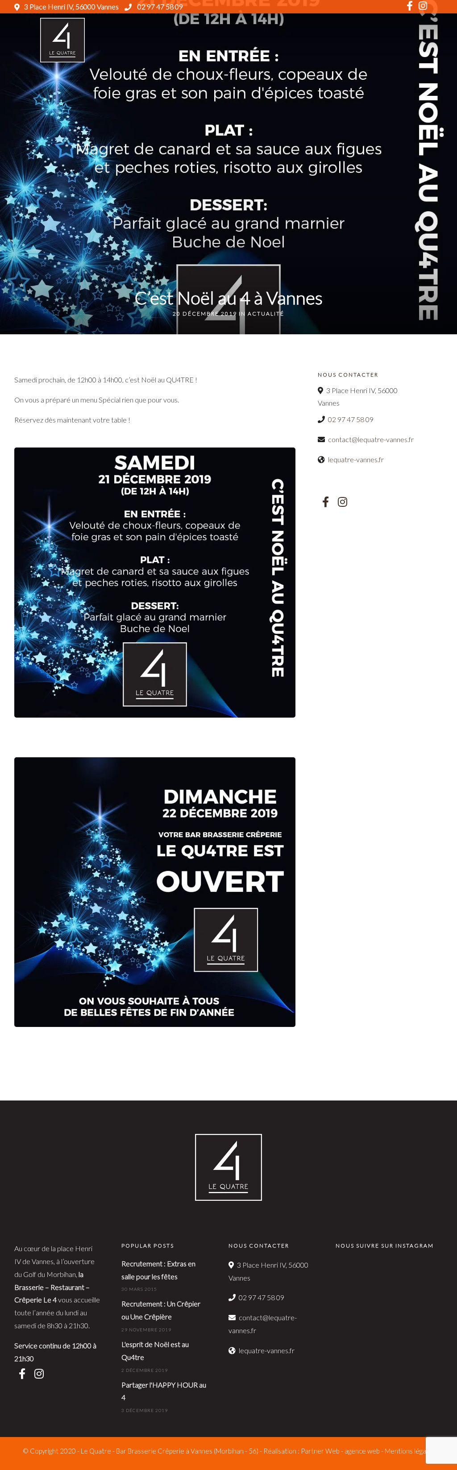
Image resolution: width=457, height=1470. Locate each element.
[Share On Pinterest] (49, 1450)
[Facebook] (325, 502)
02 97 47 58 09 (159, 6)
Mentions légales (410, 1451)
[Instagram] (423, 6)
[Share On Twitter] (35, 1450)
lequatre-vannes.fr (356, 459)
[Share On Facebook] (21, 1450)
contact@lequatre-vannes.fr (371, 439)
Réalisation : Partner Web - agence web (321, 1451)
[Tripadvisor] (438, 6)
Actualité (266, 313)
